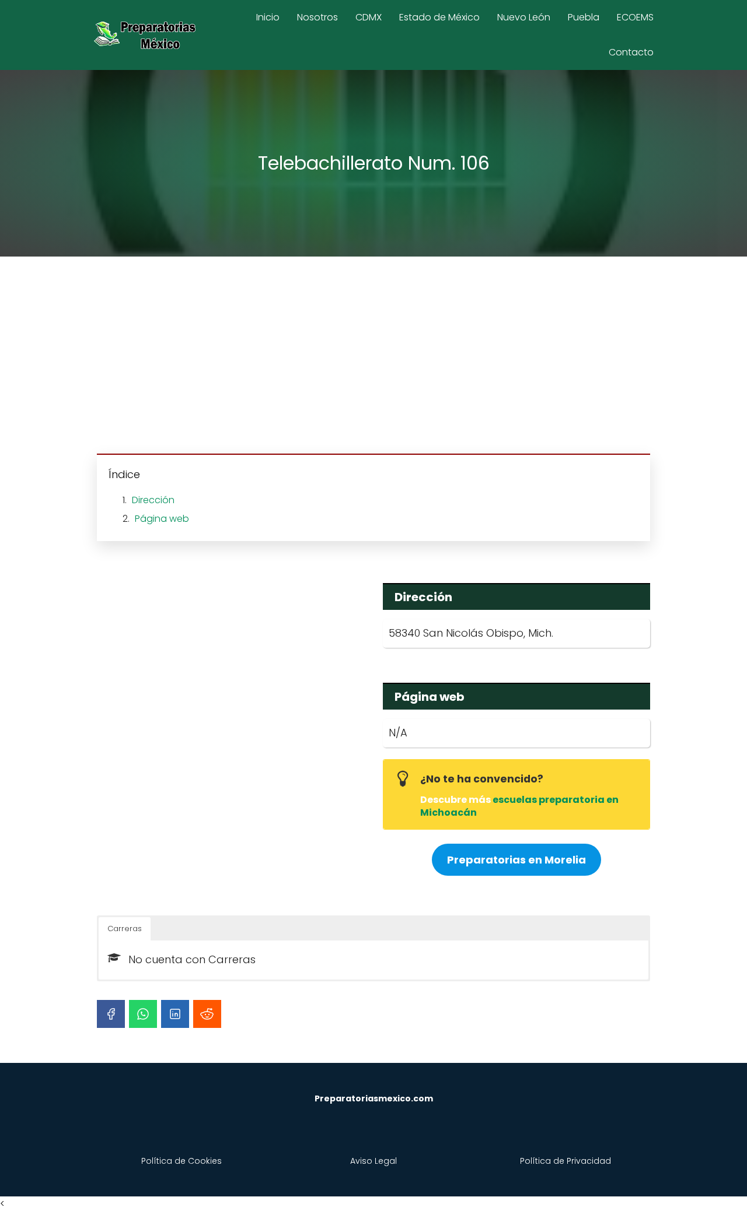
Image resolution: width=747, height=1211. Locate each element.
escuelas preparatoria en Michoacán (519, 806)
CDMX (368, 17)
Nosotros (317, 17)
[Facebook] (111, 1014)
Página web (162, 518)
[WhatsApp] (143, 1014)
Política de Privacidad (565, 1161)
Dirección (153, 500)
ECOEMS (635, 17)
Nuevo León (523, 17)
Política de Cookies (181, 1161)
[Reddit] (207, 1014)
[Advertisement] (373, 356)
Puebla (583, 17)
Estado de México (439, 17)
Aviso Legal (373, 1161)
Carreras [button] (124, 928)
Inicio (268, 17)
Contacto (631, 52)
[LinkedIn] (175, 1014)
